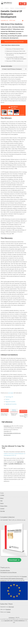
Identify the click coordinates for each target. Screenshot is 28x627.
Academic (7, 8)
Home (2, 8)
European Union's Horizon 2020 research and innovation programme (13, 578)
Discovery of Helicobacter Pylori (15, 49)
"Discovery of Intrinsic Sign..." (4, 414)
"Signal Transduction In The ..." (23, 416)
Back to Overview (14, 410)
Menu (25, 3)
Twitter (8, 612)
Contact (2, 508)
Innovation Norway (5, 570)
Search (21, 3)
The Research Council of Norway (8, 572)
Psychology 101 (9, 397)
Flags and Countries (10, 401)
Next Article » (23, 411)
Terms (1, 503)
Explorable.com (4, 20)
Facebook (8, 609)
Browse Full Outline (6, 66)
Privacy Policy (3, 506)
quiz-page (10, 393)
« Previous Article (4, 410)
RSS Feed (11, 606)
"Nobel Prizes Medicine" (14, 414)
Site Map (2, 511)
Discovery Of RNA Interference (14, 61)
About (1, 498)
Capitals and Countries (10, 404)
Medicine (12, 8)
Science (7, 399)
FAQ (1, 500)
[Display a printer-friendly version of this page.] (22, 20)
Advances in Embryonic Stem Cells (15, 51)
